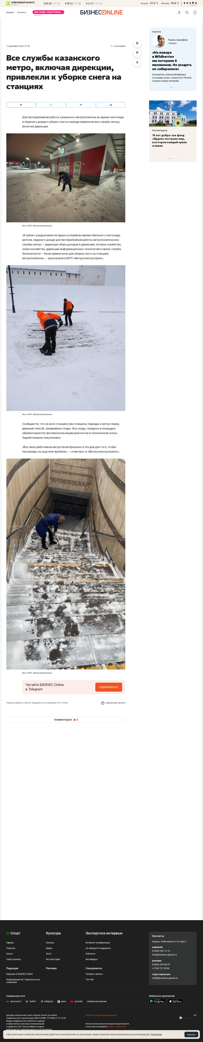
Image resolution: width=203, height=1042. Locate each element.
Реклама (51, 968)
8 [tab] (176, 158)
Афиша (10, 942)
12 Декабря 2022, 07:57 (18, 46)
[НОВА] (48, 13)
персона (156, 31)
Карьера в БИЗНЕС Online (19, 974)
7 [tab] (174, 158)
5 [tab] (171, 158)
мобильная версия (97, 1001)
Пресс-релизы (13, 959)
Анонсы (50, 942)
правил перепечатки (117, 1027)
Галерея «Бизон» (94, 974)
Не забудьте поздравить (98, 948)
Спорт (15, 933)
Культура (53, 933)
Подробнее (156, 1034)
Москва (165, 3)
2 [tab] (172, 87)
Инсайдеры (92, 959)
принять (191, 1034)
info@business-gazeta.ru (164, 954)
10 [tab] (179, 158)
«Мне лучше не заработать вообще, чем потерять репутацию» (171, 58)
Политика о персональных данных (101, 1015)
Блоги (9, 953)
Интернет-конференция (98, 942)
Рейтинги (90, 953)
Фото (48, 953)
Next (193, 87)
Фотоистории (53, 959)
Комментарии (66, 719)
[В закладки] (137, 53)
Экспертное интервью (104, 933)
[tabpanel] (172, 56)
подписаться (108, 687)
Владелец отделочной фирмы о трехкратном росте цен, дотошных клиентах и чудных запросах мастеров (172, 73)
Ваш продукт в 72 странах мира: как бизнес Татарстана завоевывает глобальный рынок (172, 140)
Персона (10, 948)
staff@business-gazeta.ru (165, 978)
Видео (49, 948)
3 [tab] (168, 158)
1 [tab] (170, 87)
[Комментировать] (137, 43)
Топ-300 (90, 979)
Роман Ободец (176, 40)
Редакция (12, 968)
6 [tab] (173, 158)
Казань (144, 3)
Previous (153, 87)
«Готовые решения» (178, 43)
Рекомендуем (159, 130)
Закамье (21, 12)
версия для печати (115, 702)
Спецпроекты (94, 968)
